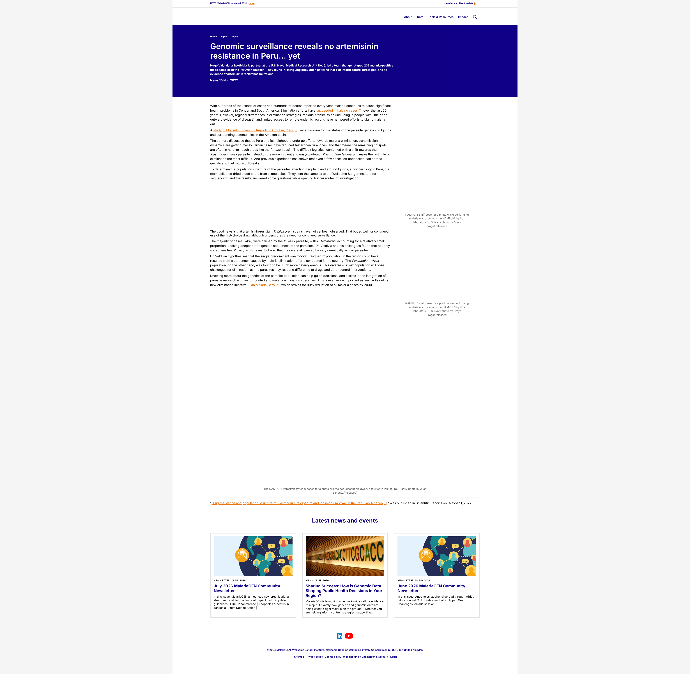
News (235, 36)
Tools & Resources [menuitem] (441, 17)
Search (474, 16)
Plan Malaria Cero (262, 285)
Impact (224, 36)
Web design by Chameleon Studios (364, 656)
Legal (393, 656)
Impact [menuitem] (463, 17)
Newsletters (450, 3)
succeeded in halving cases (337, 110)
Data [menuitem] (420, 17)
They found (274, 70)
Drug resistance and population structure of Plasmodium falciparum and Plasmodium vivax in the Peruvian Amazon (297, 503)
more (252, 3)
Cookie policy (333, 656)
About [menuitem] (408, 17)
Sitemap (299, 656)
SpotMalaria (241, 65)
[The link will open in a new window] (339, 636)
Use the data (466, 3)
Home (213, 36)
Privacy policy (314, 656)
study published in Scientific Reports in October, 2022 (253, 130)
